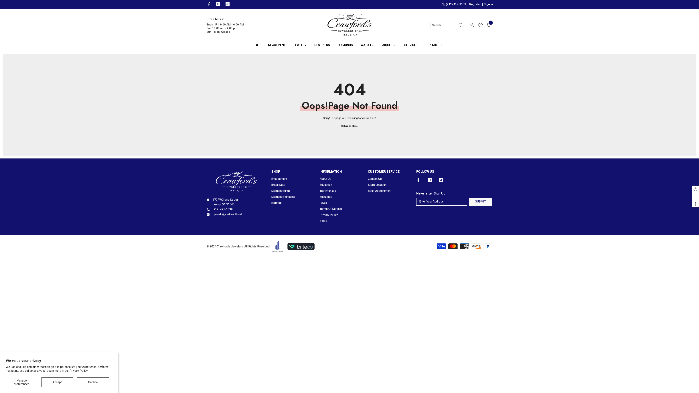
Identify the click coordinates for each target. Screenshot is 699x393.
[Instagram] (429, 180)
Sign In (488, 4)
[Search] (448, 25)
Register (475, 4)
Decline (93, 382)
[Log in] (472, 25)
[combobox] (444, 25)
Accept (57, 382)
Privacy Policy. (79, 370)
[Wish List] (481, 25)
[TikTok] (441, 180)
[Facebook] (418, 180)
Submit (480, 201)
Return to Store (349, 126)
